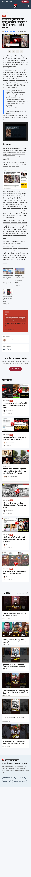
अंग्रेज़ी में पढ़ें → (7, 349)
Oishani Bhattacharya (10, 31)
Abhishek (10, 476)
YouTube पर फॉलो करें (22, 593)
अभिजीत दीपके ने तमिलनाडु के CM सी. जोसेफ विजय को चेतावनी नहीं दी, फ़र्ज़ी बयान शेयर (14, 539)
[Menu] (28, 6)
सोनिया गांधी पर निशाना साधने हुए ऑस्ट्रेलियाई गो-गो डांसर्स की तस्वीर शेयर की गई (14, 505)
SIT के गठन (24, 225)
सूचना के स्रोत (6, 782)
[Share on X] (13, 51)
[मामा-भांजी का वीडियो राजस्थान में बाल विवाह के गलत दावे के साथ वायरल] (8, 292)
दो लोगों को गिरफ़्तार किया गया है (14, 234)
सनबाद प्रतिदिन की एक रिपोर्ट (14, 154)
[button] (11, 135)
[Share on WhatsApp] (17, 51)
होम (3, 13)
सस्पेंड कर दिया (12, 218)
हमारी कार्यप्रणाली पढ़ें (10, 330)
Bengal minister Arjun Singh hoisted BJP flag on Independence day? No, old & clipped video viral (14, 743)
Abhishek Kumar (10, 443)
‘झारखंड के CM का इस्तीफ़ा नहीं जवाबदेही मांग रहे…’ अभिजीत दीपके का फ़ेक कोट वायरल (15, 405)
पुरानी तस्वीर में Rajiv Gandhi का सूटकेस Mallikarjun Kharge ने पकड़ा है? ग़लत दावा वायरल (14, 666)
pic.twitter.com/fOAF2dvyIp (14, 108)
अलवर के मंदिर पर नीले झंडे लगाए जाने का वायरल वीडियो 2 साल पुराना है (7, 278)
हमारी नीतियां (22, 777)
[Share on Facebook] (9, 51)
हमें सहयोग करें (25, 1)
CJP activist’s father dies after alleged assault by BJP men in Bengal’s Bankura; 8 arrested (15, 640)
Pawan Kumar (9, 545)
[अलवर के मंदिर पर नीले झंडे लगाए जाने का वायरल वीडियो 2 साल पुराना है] (8, 271)
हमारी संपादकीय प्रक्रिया (9, 777)
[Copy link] (21, 51)
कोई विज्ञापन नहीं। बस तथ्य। (7, 1)
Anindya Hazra (9, 411)
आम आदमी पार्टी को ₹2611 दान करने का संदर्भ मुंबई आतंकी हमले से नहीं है (14, 438)
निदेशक (24, 782)
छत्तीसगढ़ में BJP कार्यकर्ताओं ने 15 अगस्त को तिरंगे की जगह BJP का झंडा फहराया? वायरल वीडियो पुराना (15, 692)
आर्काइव (15, 87)
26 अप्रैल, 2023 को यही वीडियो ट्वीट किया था (14, 242)
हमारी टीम (15, 782)
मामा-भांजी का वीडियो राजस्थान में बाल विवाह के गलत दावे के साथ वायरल (7, 299)
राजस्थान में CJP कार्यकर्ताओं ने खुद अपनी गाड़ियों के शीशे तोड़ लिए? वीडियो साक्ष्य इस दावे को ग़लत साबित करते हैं (14, 471)
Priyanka (15, 476)
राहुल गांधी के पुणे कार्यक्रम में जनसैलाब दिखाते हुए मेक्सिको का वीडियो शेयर (14, 573)
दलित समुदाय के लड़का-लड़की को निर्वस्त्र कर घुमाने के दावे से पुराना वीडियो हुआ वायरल (19, 279)
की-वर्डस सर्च (21, 192)
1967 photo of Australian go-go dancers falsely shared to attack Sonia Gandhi (14, 717)
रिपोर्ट (4, 198)
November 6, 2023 (11, 113)
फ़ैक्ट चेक (7, 13)
